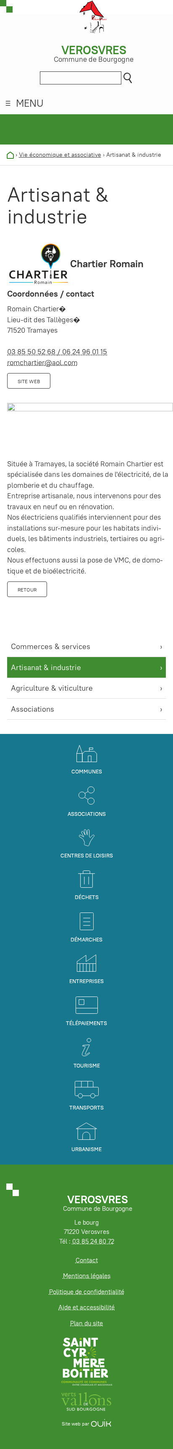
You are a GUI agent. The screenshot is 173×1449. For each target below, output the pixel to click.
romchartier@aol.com (42, 362)
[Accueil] (10, 154)
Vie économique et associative (60, 154)
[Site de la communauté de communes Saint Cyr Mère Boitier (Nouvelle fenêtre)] (86, 1361)
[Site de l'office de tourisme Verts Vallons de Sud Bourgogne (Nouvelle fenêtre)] (86, 1401)
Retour (27, 589)
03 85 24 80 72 (93, 1241)
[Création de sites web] (101, 1423)
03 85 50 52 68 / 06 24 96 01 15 (57, 351)
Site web (29, 381)
